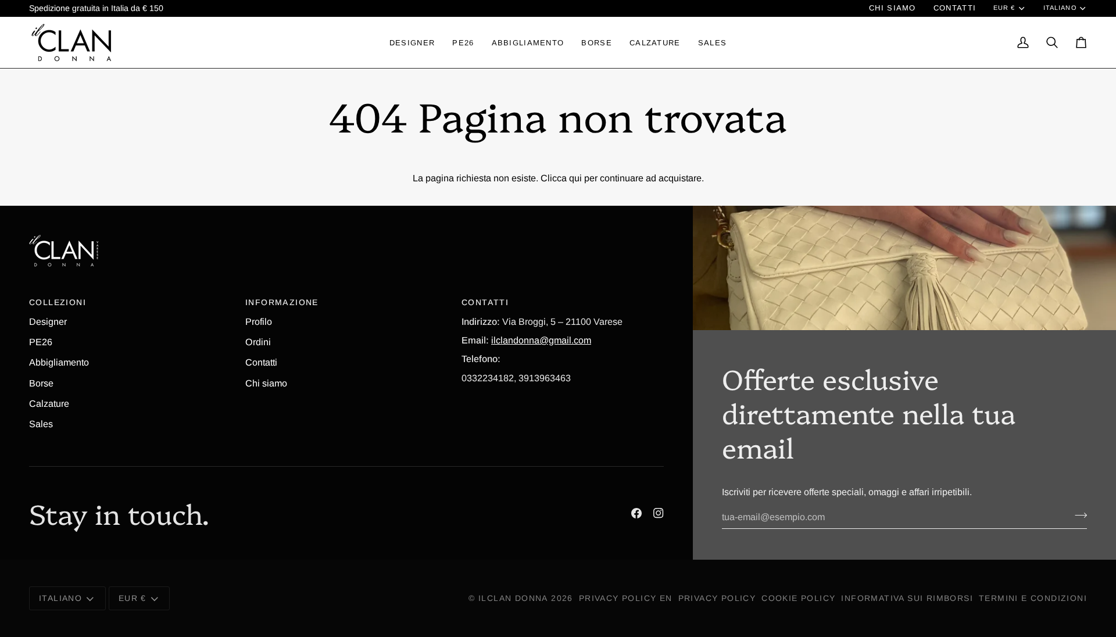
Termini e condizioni (1033, 598)
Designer (48, 321)
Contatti (261, 362)
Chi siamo (266, 383)
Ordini (258, 342)
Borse (41, 383)
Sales (41, 423)
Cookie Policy (798, 598)
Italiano (1059, 7)
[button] (412, 42)
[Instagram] (658, 513)
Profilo (258, 321)
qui (575, 178)
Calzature (49, 403)
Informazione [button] (282, 302)
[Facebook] (636, 513)
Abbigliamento (59, 362)
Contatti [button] (485, 302)
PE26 (40, 342)
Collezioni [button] (57, 302)
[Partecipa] (1077, 515)
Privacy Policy (717, 598)
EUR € (1004, 7)
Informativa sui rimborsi (907, 598)
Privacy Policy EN (626, 598)
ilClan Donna (513, 598)
